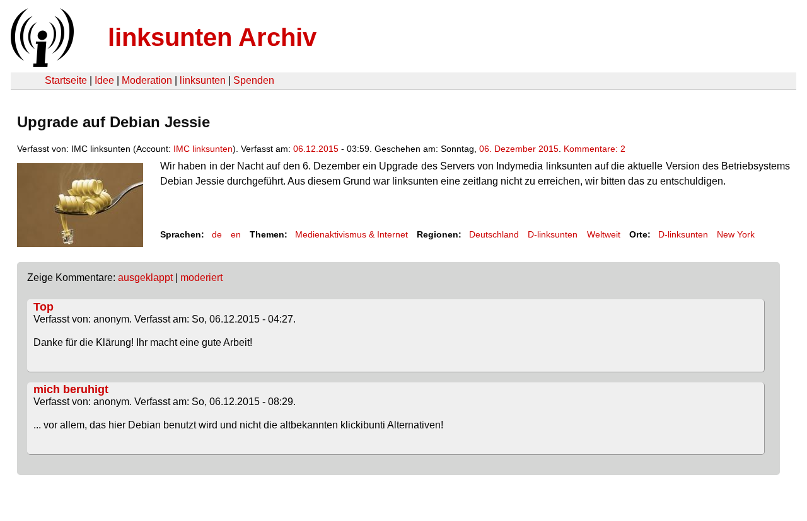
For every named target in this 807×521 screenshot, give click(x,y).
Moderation (147, 80)
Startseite (66, 80)
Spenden (253, 80)
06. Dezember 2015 (519, 149)
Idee (104, 80)
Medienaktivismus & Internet (351, 234)
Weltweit (603, 234)
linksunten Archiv (212, 37)
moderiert (201, 277)
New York (736, 234)
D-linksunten (553, 234)
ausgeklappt (145, 277)
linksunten (203, 80)
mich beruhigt (70, 389)
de (217, 234)
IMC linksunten (203, 149)
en (236, 234)
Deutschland (494, 234)
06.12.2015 (316, 149)
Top (43, 307)
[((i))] (41, 63)
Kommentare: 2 (594, 149)
